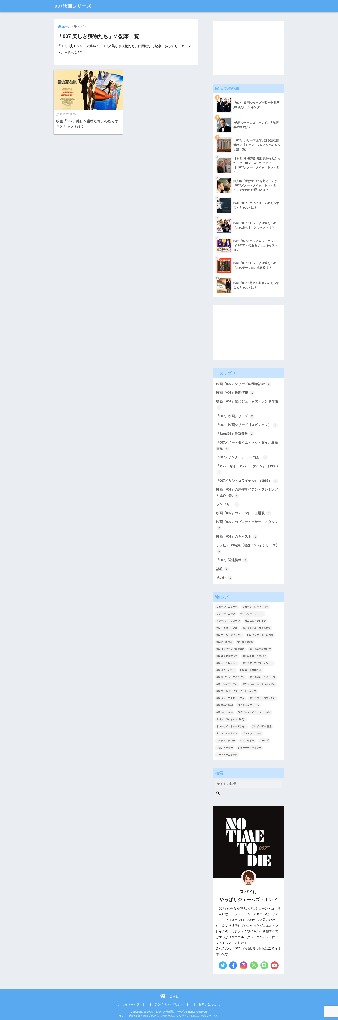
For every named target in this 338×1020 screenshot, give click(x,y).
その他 (223, 578)
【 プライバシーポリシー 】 (169, 1004)
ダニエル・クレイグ (255, 620)
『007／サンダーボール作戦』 (241, 457)
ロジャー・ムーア (225, 613)
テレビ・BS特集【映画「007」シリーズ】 (247, 548)
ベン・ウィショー (252, 733)
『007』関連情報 (231, 560)
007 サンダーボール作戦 (260, 635)
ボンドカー (226, 504)
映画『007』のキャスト (236, 536)
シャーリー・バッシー (249, 747)
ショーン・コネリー (226, 606)
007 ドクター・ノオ (226, 628)
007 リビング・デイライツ (230, 677)
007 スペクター (224, 712)
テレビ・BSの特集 (262, 726)
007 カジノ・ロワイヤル (262, 698)
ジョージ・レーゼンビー (255, 606)
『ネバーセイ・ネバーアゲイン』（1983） (248, 469)
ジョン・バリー (224, 747)
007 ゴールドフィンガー (229, 635)
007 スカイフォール (248, 705)
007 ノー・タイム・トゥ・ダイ (254, 712)
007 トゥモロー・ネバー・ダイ (259, 684)
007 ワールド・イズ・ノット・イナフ (236, 691)
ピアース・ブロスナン (228, 620)
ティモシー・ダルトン (252, 613)
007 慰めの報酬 (224, 705)
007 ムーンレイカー (226, 663)
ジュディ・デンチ (225, 740)
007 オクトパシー (225, 670)
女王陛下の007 (245, 642)
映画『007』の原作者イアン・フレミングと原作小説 (247, 492)
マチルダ (264, 740)
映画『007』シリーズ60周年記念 (243, 384)
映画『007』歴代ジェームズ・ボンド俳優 (247, 404)
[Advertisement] (248, 48)
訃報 (221, 569)
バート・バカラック (226, 754)
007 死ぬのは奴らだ (260, 649)
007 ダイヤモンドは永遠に (230, 649)
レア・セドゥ (247, 740)
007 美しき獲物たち (250, 670)
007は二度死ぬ (224, 642)
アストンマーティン (226, 733)
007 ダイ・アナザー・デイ (230, 698)
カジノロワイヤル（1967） (230, 719)
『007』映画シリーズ (234, 416)
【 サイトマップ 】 (130, 1004)
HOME (171, 996)
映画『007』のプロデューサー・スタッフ (247, 524)
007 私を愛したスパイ (254, 656)
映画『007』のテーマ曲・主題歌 (242, 513)
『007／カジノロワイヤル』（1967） (246, 481)
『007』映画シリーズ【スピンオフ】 (246, 425)
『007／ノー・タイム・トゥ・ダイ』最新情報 (247, 445)
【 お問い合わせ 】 (207, 1004)
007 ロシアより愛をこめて (257, 628)
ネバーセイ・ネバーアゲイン (231, 726)
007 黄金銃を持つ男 (226, 656)
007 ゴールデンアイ (226, 684)
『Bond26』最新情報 (234, 434)
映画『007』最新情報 (234, 392)
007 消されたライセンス (262, 677)
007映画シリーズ (73, 6)
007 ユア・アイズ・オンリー (258, 663)
